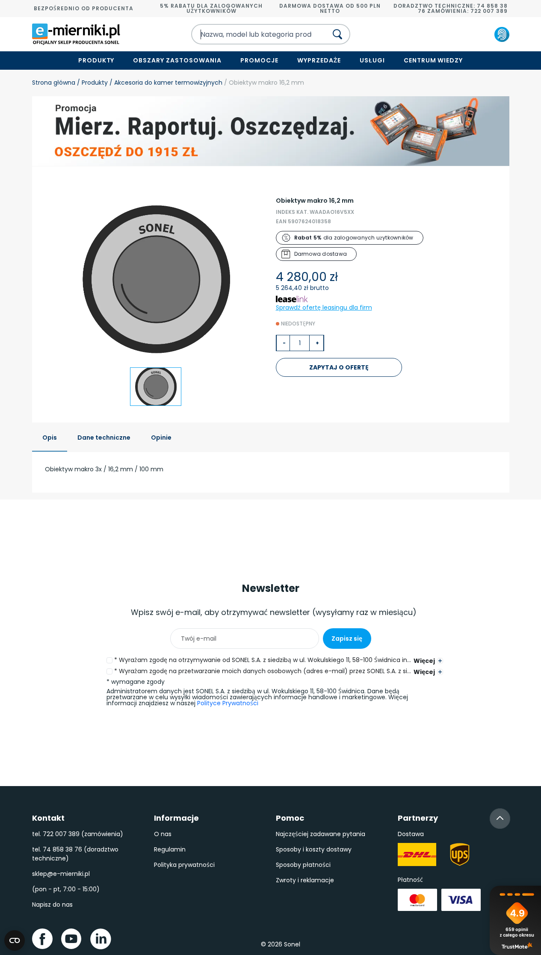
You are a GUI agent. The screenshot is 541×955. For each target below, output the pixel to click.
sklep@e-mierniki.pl (61, 873)
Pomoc (290, 818)
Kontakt (48, 818)
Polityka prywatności (184, 864)
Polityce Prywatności (227, 703)
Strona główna (53, 82)
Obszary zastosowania (177, 60)
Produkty (96, 60)
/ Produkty (91, 82)
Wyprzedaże (319, 60)
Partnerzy (418, 818)
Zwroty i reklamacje (305, 880)
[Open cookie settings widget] (14, 940)
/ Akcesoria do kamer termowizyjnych (165, 82)
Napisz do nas (52, 904)
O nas (162, 834)
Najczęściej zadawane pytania (320, 834)
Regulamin (170, 849)
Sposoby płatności (303, 864)
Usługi (372, 60)
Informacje (176, 818)
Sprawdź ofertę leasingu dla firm (324, 307)
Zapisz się (346, 638)
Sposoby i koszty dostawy (314, 849)
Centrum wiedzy (433, 60)
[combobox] (252, 34)
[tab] (49, 438)
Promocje (259, 60)
